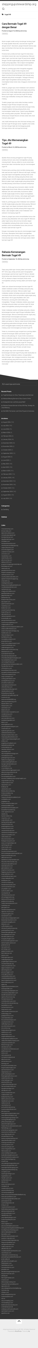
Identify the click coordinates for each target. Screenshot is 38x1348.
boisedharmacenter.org (8, 809)
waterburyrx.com (6, 1032)
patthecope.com (6, 1051)
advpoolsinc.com (6, 1034)
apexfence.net (5, 1313)
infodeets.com (5, 541)
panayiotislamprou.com (8, 620)
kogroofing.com (6, 612)
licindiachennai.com (7, 537)
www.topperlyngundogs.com (9, 1117)
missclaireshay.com (7, 529)
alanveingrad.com (6, 970)
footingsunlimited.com (8, 1142)
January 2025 (7, 477)
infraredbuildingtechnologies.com (11, 658)
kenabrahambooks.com (8, 884)
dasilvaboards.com (7, 866)
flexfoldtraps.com (6, 1128)
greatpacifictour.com (7, 1015)
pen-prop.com (5, 1111)
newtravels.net (5, 568)
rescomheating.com (7, 1300)
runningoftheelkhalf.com (8, 1119)
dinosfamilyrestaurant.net (8, 656)
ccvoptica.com (5, 1171)
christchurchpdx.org (7, 882)
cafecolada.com (6, 836)
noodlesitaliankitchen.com (9, 587)
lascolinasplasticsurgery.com (10, 1157)
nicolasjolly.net (5, 893)
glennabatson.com (6, 868)
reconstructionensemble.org (9, 1003)
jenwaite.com (5, 1269)
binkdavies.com (6, 880)
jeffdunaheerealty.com (7, 1122)
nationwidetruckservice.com (9, 1011)
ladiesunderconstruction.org (9, 649)
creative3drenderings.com (9, 1084)
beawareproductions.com (9, 920)
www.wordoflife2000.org (8, 699)
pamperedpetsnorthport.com (9, 726)
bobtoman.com (6, 608)
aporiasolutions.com (7, 1069)
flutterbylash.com (6, 1263)
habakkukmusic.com (7, 1101)
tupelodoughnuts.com (7, 730)
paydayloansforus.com (8, 570)
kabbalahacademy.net (7, 745)
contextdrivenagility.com (8, 922)
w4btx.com (4, 741)
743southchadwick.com (8, 674)
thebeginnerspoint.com (8, 841)
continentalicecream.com (8, 876)
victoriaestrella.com (7, 1017)
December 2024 (7, 481)
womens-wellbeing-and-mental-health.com (13, 778)
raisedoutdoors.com (7, 691)
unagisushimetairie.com (8, 591)
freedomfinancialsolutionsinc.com (11, 1126)
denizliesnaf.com (6, 1047)
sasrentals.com (6, 751)
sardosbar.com (6, 707)
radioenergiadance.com (8, 616)
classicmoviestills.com (8, 834)
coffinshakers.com (7, 926)
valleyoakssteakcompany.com (10, 1040)
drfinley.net (4, 1275)
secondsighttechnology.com (9, 753)
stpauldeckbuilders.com (8, 1140)
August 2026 (6, 422)
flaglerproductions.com (8, 872)
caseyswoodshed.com (8, 1042)
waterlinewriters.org (7, 1078)
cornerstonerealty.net (7, 1192)
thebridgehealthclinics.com (9, 1076)
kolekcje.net (4, 787)
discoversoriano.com (7, 839)
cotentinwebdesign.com (8, 645)
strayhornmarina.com (7, 870)
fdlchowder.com (6, 1151)
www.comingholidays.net (8, 843)
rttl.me (3, 1298)
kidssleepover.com (6, 566)
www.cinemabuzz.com (8, 1184)
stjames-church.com (7, 911)
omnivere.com (5, 554)
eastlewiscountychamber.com (10, 859)
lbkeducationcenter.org (8, 791)
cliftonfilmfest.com (6, 687)
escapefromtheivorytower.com (10, 672)
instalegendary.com (7, 583)
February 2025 (7, 474)
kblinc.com (4, 722)
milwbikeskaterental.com (8, 978)
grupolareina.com (6, 641)
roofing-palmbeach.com (8, 678)
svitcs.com (4, 1053)
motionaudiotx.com (7, 1296)
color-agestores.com (7, 811)
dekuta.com (4, 1182)
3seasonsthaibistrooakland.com (11, 797)
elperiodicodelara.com (7, 533)
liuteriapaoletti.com (6, 988)
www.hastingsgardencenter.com (10, 1198)
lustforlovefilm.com (7, 891)
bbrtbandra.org (5, 597)
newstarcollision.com (7, 749)
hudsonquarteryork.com (8, 1219)
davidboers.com (6, 1090)
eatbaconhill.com (6, 562)
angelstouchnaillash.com (8, 743)
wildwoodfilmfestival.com (8, 628)
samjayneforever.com (7, 1244)
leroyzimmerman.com (7, 1273)
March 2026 (6, 432)
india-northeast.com (7, 676)
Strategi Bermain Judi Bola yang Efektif (14, 402)
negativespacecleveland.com (9, 986)
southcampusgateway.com (9, 622)
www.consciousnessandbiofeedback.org (13, 1194)
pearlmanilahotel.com (7, 603)
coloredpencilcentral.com (8, 685)
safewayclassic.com (7, 574)
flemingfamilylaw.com (7, 1277)
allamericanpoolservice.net (9, 772)
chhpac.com (5, 1292)
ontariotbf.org (5, 581)
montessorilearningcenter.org (10, 1240)
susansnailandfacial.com (8, 1109)
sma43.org (4, 1161)
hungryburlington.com (7, 938)
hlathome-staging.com (8, 760)
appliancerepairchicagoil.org (9, 579)
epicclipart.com (5, 601)
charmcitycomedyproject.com (10, 918)
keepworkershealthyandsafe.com (11, 585)
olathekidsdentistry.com (8, 732)
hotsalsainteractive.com (8, 543)
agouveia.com (5, 1286)
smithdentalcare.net (7, 1307)
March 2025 (6, 470)
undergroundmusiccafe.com (9, 1309)
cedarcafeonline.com (7, 547)
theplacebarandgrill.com (8, 1030)
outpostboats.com (6, 820)
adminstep (23, 31)
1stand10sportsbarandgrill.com (10, 739)
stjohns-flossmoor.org (8, 997)
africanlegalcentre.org (7, 897)
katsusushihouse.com (8, 899)
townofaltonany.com (7, 982)
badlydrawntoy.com (7, 1097)
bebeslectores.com (7, 651)
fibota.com (4, 1221)
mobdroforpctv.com (7, 828)
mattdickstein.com (6, 1094)
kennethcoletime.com (7, 936)
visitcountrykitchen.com (8, 965)
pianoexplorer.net (6, 1201)
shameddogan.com (7, 1080)
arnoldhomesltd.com (7, 683)
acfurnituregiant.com (7, 549)
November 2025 (7, 446)
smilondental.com (6, 747)
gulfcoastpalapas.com (8, 1074)
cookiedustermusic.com (8, 1001)
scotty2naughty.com (7, 913)
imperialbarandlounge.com (9, 689)
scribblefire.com (6, 799)
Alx (29, 1331)
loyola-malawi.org (6, 816)
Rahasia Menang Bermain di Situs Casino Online (17, 398)
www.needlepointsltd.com (8, 1153)
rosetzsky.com (5, 905)
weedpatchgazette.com (8, 720)
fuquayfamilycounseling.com (10, 1284)
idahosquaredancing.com (9, 701)
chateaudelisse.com (7, 624)
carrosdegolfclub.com (8, 662)
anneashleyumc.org (7, 1136)
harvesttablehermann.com (9, 660)
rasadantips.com (6, 556)
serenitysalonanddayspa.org (9, 545)
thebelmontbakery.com (8, 572)
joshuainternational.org (8, 1107)
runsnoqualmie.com (7, 1144)
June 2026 (6, 429)
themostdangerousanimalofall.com (11, 853)
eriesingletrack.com (7, 724)
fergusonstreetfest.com (8, 1242)
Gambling (4, 33)
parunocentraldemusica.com (9, 1226)
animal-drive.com (6, 1061)
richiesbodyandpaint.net (8, 535)
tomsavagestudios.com (8, 776)
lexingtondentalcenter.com (9, 764)
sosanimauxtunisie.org (8, 610)
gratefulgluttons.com (7, 826)
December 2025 (7, 443)
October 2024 (7, 488)
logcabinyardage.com (7, 1088)
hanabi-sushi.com (6, 1178)
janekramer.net (5, 945)
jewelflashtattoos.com (7, 593)
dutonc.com (5, 955)
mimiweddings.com (7, 1302)
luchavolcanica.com (7, 1007)
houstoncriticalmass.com (9, 851)
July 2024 (6, 498)
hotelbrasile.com (6, 633)
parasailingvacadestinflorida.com (11, 1257)
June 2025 (6, 460)
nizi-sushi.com (5, 947)
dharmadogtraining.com (8, 1294)
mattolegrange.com (7, 959)
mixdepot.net (5, 1186)
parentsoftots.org (6, 1082)
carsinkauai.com (6, 1253)
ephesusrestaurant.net (7, 1211)
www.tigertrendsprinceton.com (10, 1113)
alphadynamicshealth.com (9, 1261)
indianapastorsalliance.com (9, 1038)
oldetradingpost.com (7, 647)
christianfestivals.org (7, 963)
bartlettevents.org (6, 637)
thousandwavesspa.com (8, 1020)
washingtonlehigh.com (8, 1173)
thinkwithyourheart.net (7, 693)
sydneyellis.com (6, 766)
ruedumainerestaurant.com (9, 903)
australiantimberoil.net (7, 653)
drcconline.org (5, 1028)
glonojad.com (5, 907)
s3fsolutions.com (6, 668)
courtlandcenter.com (7, 1022)
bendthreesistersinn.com (8, 995)
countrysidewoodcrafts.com (9, 576)
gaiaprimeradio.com (7, 951)
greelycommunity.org (7, 901)
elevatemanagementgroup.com (10, 1271)
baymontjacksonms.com (8, 980)
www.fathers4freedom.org (9, 1115)
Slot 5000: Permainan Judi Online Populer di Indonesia (18, 411)
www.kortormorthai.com (8, 1132)
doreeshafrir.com (6, 916)
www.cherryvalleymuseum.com (10, 643)
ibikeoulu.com (5, 924)
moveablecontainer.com (8, 639)
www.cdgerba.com (6, 1223)
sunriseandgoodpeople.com (9, 990)
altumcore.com (5, 1059)
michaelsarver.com (7, 755)
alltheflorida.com (6, 1248)
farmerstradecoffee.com (8, 1086)
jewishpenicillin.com (7, 774)
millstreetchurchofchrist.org (9, 1255)
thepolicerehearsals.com (8, 855)
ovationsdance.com (7, 782)
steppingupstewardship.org (19, 4)
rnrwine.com (5, 1280)
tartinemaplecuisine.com (8, 943)
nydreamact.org (6, 589)
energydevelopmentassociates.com (11, 664)
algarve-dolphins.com (7, 968)
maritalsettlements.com (8, 976)
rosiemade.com (6, 728)
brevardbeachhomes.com (9, 670)
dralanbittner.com (6, 716)
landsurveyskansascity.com (9, 1138)
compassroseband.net (8, 1057)
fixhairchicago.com (7, 1044)
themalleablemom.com (8, 934)
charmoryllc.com (6, 847)
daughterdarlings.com (7, 539)
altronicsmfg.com (6, 560)
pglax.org (4, 984)
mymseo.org (5, 1290)
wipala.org (4, 814)
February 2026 (7, 436)
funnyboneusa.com (7, 999)
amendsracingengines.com (9, 1130)
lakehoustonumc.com (7, 1099)
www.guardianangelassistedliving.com (12, 1228)
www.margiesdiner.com (8, 1148)
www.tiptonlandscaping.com (9, 1167)
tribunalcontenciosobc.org (9, 861)
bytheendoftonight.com (8, 822)
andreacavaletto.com (7, 805)
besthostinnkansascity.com (9, 1305)
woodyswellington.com (8, 1213)
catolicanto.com (6, 789)
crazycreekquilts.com (7, 878)
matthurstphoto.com (7, 1246)
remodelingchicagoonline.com (10, 1163)
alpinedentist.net (6, 614)
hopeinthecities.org (6, 824)
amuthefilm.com (6, 889)
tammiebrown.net (6, 953)
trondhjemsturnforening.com (9, 1230)
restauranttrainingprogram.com (10, 770)
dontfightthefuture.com (8, 680)
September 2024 (8, 491)
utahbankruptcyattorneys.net (9, 695)
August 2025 (6, 457)
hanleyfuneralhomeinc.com (9, 735)
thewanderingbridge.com (8, 932)
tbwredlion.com (6, 1234)
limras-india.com (6, 531)
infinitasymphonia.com (8, 895)
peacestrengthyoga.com (8, 1124)
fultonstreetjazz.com (7, 635)
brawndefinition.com (7, 874)
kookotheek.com (6, 618)
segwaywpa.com (6, 1072)
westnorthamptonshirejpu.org (10, 631)
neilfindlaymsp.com (7, 1024)
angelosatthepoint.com (8, 1036)
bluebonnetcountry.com (8, 599)
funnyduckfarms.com (7, 1267)
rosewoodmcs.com (7, 1188)
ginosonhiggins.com (7, 972)
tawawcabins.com (6, 703)
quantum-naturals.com (8, 1238)
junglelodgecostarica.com (9, 961)
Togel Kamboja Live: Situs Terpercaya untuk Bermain (18, 395)
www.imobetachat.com (8, 1092)
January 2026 (7, 439)
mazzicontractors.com (8, 1207)
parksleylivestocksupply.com (9, 807)
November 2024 (7, 484)
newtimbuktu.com (6, 558)
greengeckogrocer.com (8, 757)
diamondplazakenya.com (8, 1232)
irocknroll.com (5, 697)
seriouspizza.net (6, 1055)
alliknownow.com (6, 857)
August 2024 (6, 495)
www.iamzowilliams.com (8, 1196)
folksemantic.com (6, 705)
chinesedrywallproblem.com (9, 993)
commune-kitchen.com (8, 886)
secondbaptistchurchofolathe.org (11, 1288)
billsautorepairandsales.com (9, 1236)
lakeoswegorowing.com (8, 1282)
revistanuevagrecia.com (8, 909)
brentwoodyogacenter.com (9, 1165)
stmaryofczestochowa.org (9, 928)
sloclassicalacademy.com (9, 864)
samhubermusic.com (7, 1311)
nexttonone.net (5, 1103)
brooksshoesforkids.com (9, 1065)
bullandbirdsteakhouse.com (9, 1155)
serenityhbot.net (6, 1105)
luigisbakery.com (6, 1176)
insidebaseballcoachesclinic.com (11, 1250)
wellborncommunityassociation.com (12, 626)
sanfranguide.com (6, 845)
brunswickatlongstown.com (9, 940)
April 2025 (6, 467)
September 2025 (8, 453)
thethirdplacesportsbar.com (9, 1209)
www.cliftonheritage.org (8, 1159)
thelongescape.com (7, 957)
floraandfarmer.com (7, 666)
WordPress (18, 1331)
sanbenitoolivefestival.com (9, 832)
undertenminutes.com (7, 552)
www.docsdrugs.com (7, 1146)
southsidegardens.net (7, 1203)
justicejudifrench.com (7, 930)
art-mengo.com (6, 949)
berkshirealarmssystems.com (10, 712)
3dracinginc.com (6, 849)
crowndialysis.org (6, 768)
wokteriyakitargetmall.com (9, 762)
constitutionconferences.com (10, 1049)
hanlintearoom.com (7, 1265)
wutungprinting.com (7, 974)
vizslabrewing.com (6, 714)
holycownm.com (6, 1009)
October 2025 (7, 450)
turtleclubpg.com (6, 1013)
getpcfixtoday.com (6, 595)
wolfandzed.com (6, 1180)
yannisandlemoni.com (7, 718)
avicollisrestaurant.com (8, 1026)
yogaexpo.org (5, 801)
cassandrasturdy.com (7, 830)
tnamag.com (5, 1063)
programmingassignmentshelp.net (11, 564)
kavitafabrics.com (6, 1005)
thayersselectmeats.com (8, 1067)
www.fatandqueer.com (8, 1134)
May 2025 (6, 463)
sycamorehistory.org (7, 1190)
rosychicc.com (5, 818)
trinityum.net (4, 1205)
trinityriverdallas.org (7, 793)
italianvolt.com (5, 710)
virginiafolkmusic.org (7, 780)
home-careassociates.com (9, 803)
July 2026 (6, 425)
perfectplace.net (6, 795)
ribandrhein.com (6, 785)
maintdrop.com (6, 606)
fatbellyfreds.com (6, 1215)
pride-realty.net (5, 1259)
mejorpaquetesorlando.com (9, 737)
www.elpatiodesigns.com (8, 1217)
